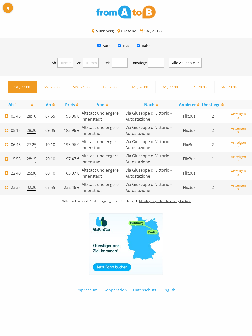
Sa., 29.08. (229, 87)
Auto (106, 45)
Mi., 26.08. (140, 87)
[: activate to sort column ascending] (31, 104)
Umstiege (139, 63)
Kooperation (115, 290)
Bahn (146, 45)
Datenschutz (145, 290)
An (79, 63)
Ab (54, 63)
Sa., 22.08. (22, 87)
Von (101, 104)
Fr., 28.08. (200, 87)
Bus (126, 45)
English (169, 290)
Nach (149, 104)
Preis (106, 63)
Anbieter (187, 104)
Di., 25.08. (111, 87)
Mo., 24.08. (82, 87)
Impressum (87, 290)
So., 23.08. (52, 87)
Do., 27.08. (170, 87)
